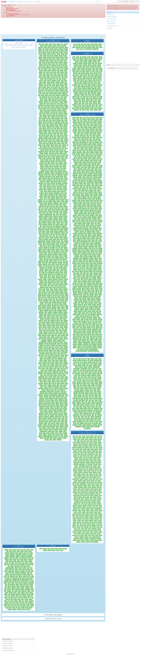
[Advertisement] (53, 26)
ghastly (7, 5)
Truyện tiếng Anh (37, 1)
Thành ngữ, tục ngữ (29, 1)
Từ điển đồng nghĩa (11, 1)
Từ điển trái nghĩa (20, 1)
